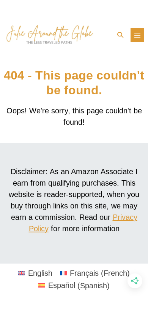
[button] (120, 35)
